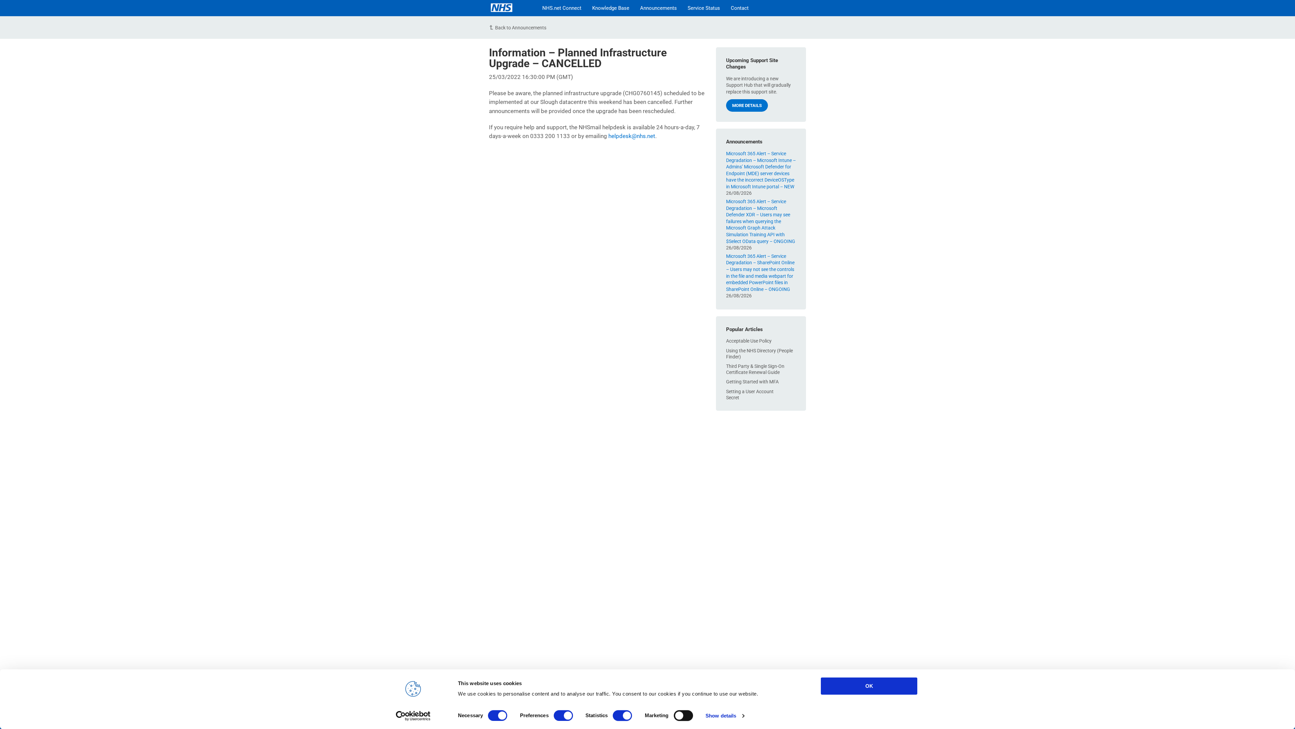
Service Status (704, 8)
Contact (740, 8)
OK (869, 686)
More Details (747, 105)
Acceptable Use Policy (749, 341)
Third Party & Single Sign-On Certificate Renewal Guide (755, 369)
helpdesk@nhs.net (631, 136)
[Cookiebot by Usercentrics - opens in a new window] (413, 716)
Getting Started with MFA (752, 381)
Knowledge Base (610, 8)
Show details (721, 716)
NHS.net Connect (561, 8)
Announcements (658, 8)
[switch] (563, 715)
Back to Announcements (520, 27)
